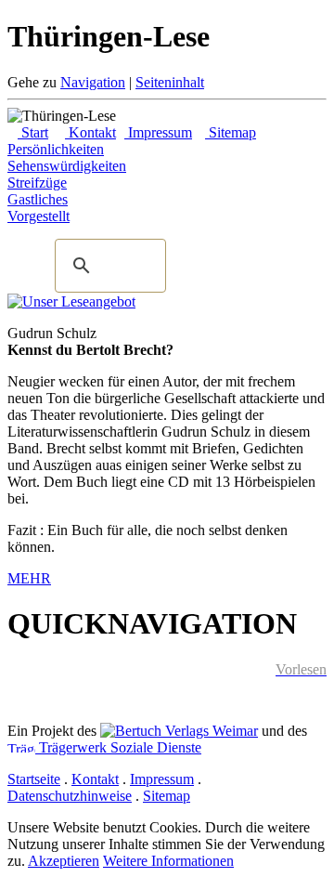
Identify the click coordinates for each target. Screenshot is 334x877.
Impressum (158, 132)
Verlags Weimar (209, 731)
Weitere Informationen (168, 861)
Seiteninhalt (169, 82)
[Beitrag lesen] (71, 301)
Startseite (33, 779)
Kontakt (90, 132)
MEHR (29, 578)
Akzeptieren (63, 861)
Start (33, 132)
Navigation (92, 82)
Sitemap (230, 132)
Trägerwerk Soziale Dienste (118, 747)
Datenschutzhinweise (69, 796)
